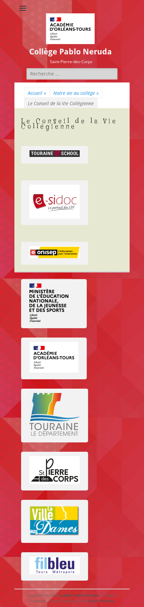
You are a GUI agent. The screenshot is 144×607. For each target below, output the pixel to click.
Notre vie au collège (76, 93)
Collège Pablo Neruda (70, 51)
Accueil (37, 93)
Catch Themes (101, 600)
